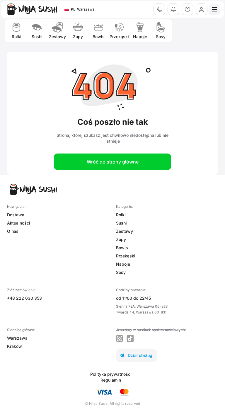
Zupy (121, 239)
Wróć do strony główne (113, 162)
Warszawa (17, 338)
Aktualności (18, 222)
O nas (12, 231)
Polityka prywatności (111, 374)
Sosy (121, 272)
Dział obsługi (137, 355)
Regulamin (110, 379)
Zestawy (124, 231)
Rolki (121, 214)
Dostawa (15, 214)
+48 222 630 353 (24, 298)
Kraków (14, 346)
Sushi (121, 222)
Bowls (122, 247)
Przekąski (125, 255)
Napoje (123, 264)
